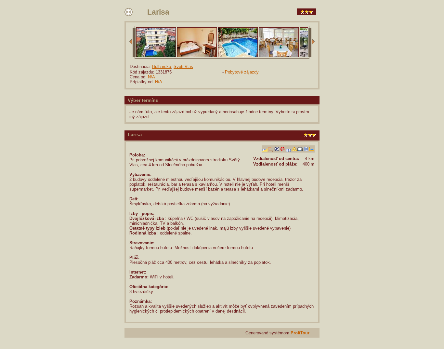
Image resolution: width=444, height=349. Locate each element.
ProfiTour (300, 332)
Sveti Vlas (183, 66)
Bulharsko (161, 66)
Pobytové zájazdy (242, 72)
